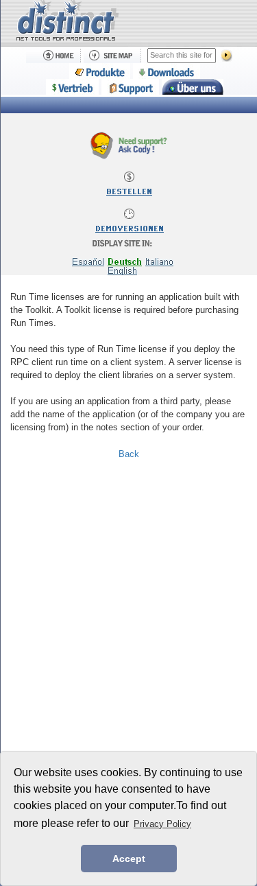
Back (129, 454)
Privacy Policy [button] (162, 824)
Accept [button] (128, 858)
